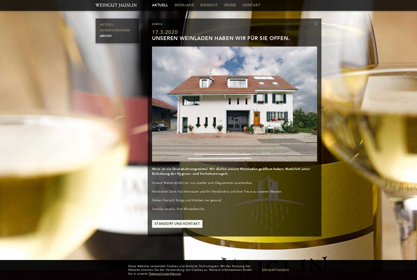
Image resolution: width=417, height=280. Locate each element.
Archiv (106, 36)
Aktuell (160, 5)
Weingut (208, 5)
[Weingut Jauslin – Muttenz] (117, 5)
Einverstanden (275, 270)
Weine (230, 5)
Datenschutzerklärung (165, 274)
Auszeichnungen (115, 30)
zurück (157, 24)
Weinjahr (184, 5)
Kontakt (251, 5)
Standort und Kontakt (177, 224)
